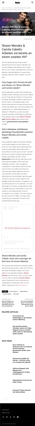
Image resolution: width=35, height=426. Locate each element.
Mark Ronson (22, 285)
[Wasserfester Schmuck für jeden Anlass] (6, 382)
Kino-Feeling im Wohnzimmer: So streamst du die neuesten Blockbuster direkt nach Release (22, 348)
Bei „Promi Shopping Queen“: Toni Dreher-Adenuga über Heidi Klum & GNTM (27, 303)
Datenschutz (6, 413)
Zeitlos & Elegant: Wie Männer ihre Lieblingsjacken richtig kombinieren (21, 371)
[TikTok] (10, 417)
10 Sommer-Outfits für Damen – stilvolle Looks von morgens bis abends (21, 360)
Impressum (5, 410)
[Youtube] (17, 417)
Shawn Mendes (25, 117)
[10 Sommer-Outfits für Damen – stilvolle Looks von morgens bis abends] (6, 361)
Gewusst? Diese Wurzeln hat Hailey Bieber (22, 391)
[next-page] (6, 399)
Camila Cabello (10, 119)
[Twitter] (14, 417)
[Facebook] (3, 417)
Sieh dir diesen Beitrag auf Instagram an (17, 228)
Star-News (9, 8)
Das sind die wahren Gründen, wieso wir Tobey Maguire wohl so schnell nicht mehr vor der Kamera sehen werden (22, 330)
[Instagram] (7, 417)
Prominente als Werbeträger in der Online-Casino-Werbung (22, 317)
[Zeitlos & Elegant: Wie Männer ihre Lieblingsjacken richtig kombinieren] (6, 371)
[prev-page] (3, 399)
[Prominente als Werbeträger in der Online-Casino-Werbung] (6, 318)
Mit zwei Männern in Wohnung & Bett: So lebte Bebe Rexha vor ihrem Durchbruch (8, 303)
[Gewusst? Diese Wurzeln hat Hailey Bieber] (6, 392)
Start (3, 8)
